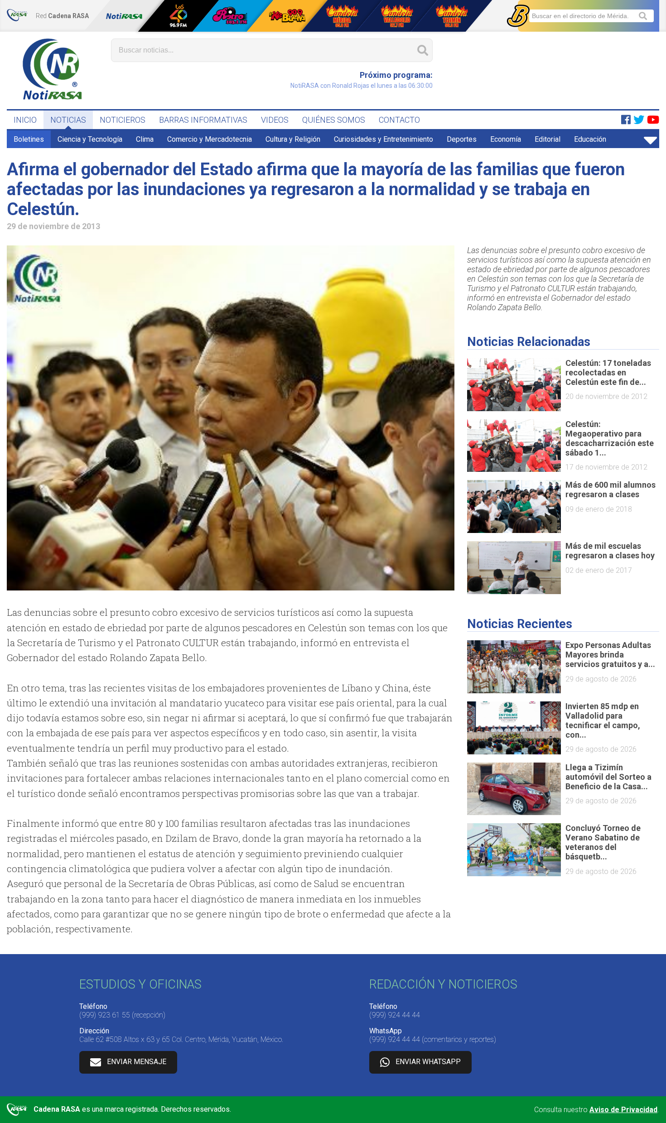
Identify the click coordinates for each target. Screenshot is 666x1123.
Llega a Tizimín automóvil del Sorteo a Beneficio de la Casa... (608, 777)
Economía (505, 139)
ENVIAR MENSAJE (136, 1061)
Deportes (462, 139)
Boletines (29, 139)
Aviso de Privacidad (623, 1109)
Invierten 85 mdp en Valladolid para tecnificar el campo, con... (602, 720)
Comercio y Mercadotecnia (209, 139)
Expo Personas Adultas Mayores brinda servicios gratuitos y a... (610, 654)
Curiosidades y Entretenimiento (383, 139)
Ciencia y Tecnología (90, 139)
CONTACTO (399, 120)
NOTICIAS (68, 120)
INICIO (25, 120)
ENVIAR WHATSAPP (428, 1061)
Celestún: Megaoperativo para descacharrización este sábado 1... (609, 438)
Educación (590, 139)
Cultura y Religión (292, 139)
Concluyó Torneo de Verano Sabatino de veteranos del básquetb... (603, 842)
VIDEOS (275, 120)
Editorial (547, 139)
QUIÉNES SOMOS (333, 120)
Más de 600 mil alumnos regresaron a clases (610, 489)
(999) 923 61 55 (104, 1015)
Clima (145, 139)
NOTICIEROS (122, 120)
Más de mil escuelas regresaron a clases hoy (610, 550)
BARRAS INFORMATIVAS (203, 120)
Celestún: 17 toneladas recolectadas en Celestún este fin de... (608, 372)
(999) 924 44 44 (394, 1015)
